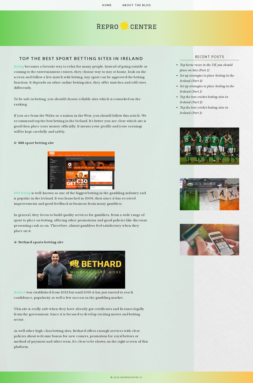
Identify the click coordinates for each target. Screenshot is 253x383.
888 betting (22, 193)
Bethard (19, 292)
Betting (19, 66)
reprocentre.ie (126, 28)
